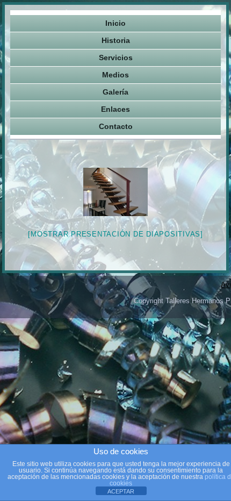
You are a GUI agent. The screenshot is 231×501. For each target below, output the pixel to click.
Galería (115, 92)
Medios (115, 74)
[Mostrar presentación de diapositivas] (115, 234)
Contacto (116, 126)
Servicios (116, 57)
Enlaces (115, 109)
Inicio (115, 23)
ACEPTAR (120, 491)
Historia (116, 40)
